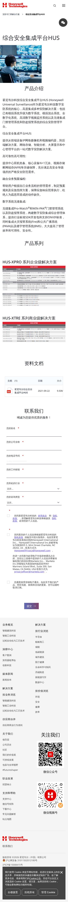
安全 (37, 701)
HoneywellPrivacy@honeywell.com (32, 550)
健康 (37, 706)
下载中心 (7, 808)
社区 (5, 749)
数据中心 (39, 682)
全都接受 (13, 892)
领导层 (6, 739)
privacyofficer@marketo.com (29, 571)
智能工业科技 (9, 635)
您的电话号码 (14, 455)
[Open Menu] (63, 5)
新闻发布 (7, 679)
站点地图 (7, 819)
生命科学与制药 (43, 667)
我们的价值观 (9, 754)
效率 (37, 711)
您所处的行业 (14, 483)
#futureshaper (10, 769)
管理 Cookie (48, 892)
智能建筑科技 (9, 630)
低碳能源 (39, 651)
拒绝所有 (30, 892)
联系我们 (8, 846)
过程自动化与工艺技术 (14, 640)
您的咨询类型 (14, 496)
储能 (37, 646)
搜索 (55, 6)
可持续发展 (8, 759)
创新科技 (7, 665)
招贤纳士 (7, 784)
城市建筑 (39, 656)
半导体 (38, 636)
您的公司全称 (14, 441)
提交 (29, 606)
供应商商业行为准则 (12, 725)
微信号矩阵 (8, 803)
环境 (37, 696)
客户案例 (7, 655)
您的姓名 (11, 428)
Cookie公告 (35, 878)
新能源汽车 (40, 677)
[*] (7, 510)
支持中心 (7, 798)
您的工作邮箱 (14, 469)
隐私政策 (18, 537)
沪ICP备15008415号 (13, 864)
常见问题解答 (9, 813)
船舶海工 (39, 641)
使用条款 (42, 515)
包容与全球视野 (10, 764)
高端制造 (39, 672)
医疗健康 (39, 662)
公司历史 (7, 744)
